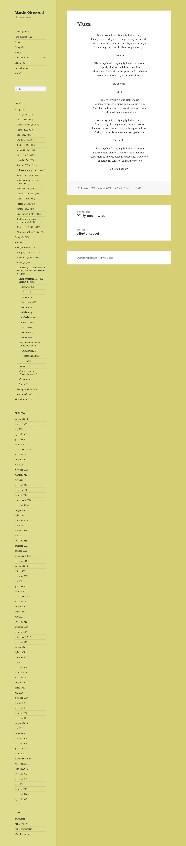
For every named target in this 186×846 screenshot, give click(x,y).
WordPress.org (22, 834)
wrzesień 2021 (22, 642)
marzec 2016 (21, 703)
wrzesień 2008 (22, 794)
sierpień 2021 (21, 647)
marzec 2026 (21, 424)
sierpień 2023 (21, 566)
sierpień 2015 (21, 723)
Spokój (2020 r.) (24, 145)
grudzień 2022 (21, 586)
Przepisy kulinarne (26, 252)
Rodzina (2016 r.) (25, 165)
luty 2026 (19, 429)
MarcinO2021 (105, 188)
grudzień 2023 (21, 545)
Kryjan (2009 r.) (24, 208)
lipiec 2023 (20, 571)
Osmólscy (25, 332)
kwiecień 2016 (21, 697)
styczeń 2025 (21, 485)
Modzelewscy (27, 317)
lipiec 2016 (20, 687)
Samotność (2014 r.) (26, 175)
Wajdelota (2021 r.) (26, 140)
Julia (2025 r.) (23, 119)
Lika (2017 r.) (23, 160)
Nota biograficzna (23, 36)
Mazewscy (26, 322)
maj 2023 (19, 581)
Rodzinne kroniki (25, 394)
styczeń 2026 (21, 434)
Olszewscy (26, 287)
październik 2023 (23, 556)
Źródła (26, 292)
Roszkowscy (26, 337)
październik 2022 (23, 596)
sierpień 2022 (21, 606)
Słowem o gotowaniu (27, 257)
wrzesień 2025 (22, 454)
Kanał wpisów (21, 823)
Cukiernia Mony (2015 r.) (29, 170)
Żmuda (22, 384)
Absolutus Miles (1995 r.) (28, 232)
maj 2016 (19, 692)
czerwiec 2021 (21, 657)
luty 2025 (19, 480)
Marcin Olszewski (29, 12)
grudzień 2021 (21, 627)
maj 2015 (19, 728)
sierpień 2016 (21, 682)
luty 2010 (19, 784)
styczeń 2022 (21, 621)
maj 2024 (19, 525)
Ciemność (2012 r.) (26, 193)
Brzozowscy (26, 297)
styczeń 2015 (21, 743)
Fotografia (20, 47)
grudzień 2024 (21, 490)
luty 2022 (19, 616)
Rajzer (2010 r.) (24, 203)
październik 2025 (23, 449)
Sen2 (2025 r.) (23, 114)
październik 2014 (23, 758)
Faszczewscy (27, 302)
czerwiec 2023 (21, 576)
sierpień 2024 (21, 510)
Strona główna (22, 31)
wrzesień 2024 (22, 505)
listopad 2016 (21, 672)
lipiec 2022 (20, 611)
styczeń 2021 (21, 667)
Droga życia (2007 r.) (27, 214)
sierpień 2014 (21, 768)
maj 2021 (19, 662)
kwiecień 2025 (21, 469)
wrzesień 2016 (22, 677)
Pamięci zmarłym (25, 389)
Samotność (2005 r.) (26, 227)
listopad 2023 (21, 550)
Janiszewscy (26, 327)
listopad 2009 (21, 789)
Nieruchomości (22, 68)
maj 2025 (19, 464)
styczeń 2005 (21, 799)
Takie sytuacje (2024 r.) (28, 124)
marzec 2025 (21, 474)
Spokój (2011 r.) (24, 198)
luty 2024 (19, 535)
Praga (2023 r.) (24, 129)
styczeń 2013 (21, 774)
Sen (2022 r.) (23, 134)
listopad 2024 (21, 495)
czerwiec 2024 (21, 520)
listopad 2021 (21, 632)
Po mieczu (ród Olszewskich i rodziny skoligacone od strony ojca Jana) (31, 270)
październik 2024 (23, 500)
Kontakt (18, 73)
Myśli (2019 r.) (23, 150)
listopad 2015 (21, 713)
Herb (25, 361)
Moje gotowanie (22, 57)
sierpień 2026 (21, 419)
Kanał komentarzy (23, 828)
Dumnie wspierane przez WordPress (95, 257)
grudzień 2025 (21, 439)
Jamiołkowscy (27, 350)
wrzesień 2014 (22, 763)
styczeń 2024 (21, 540)
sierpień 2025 (21, 459)
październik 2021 (23, 637)
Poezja (18, 42)
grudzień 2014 (21, 748)
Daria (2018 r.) (24, 155)
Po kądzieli (22, 366)
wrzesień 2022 (22, 601)
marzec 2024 (21, 530)
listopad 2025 (21, 444)
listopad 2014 (21, 753)
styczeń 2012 (21, 779)
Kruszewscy (26, 307)
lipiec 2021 (20, 652)
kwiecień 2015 (21, 733)
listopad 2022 (21, 591)
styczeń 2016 (21, 708)
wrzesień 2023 (22, 561)
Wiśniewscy (24, 379)
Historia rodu (29, 355)
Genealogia (20, 62)
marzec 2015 (21, 738)
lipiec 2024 (20, 515)
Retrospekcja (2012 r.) (27, 188)
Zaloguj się (20, 818)
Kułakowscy (26, 312)
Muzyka (18, 52)
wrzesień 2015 (22, 718)
